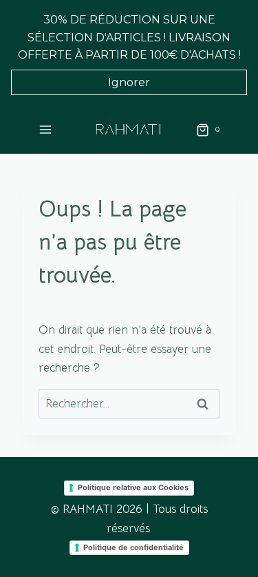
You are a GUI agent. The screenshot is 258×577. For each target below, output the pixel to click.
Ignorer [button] (129, 82)
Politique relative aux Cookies (133, 487)
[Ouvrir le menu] (45, 130)
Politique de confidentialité (133, 547)
